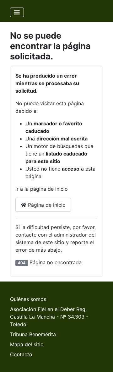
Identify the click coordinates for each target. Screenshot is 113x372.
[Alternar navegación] (17, 12)
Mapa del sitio (27, 344)
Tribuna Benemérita (33, 334)
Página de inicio (46, 205)
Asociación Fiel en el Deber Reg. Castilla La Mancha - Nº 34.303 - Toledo (49, 316)
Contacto (21, 354)
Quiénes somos (28, 299)
